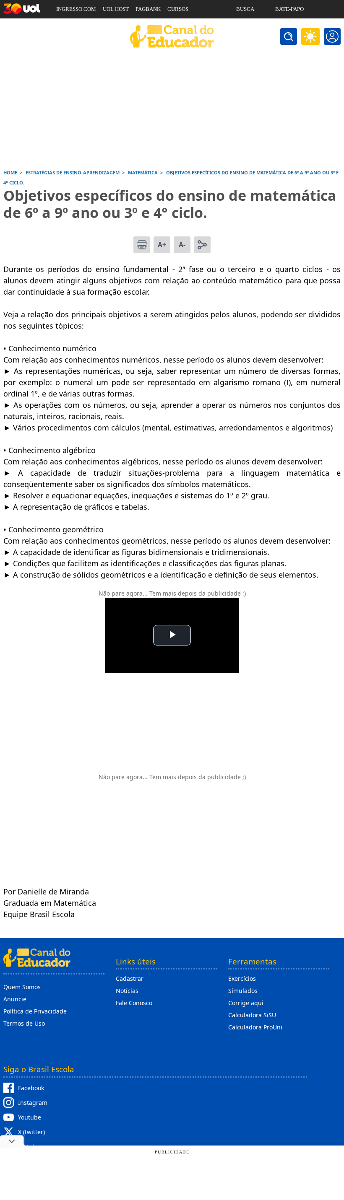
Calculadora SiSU (252, 1015)
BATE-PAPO (289, 9)
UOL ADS (67, 27)
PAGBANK (148, 9)
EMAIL (244, 27)
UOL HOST (116, 9)
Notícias (127, 991)
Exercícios (242, 978)
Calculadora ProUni (255, 1027)
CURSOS (177, 9)
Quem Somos (22, 987)
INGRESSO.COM (76, 9)
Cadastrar (129, 978)
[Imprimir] (141, 244)
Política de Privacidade (35, 1011)
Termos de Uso (24, 1023)
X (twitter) (31, 1132)
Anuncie (14, 999)
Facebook (31, 1088)
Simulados (243, 991)
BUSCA (245, 9)
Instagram (32, 1103)
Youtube (29, 1117)
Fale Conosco (134, 1003)
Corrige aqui (245, 1003)
